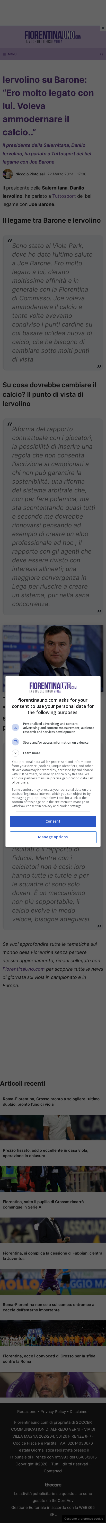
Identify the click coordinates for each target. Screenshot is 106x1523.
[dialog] (53, 761)
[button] (53, 753)
